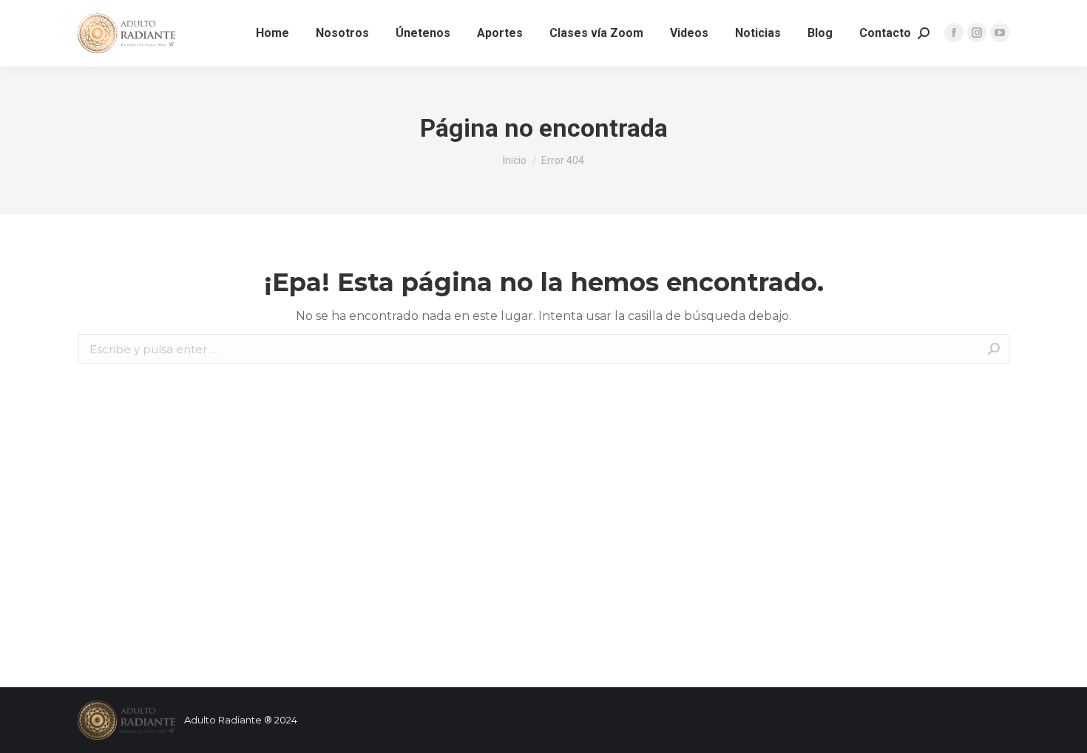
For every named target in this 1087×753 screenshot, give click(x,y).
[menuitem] (272, 33)
